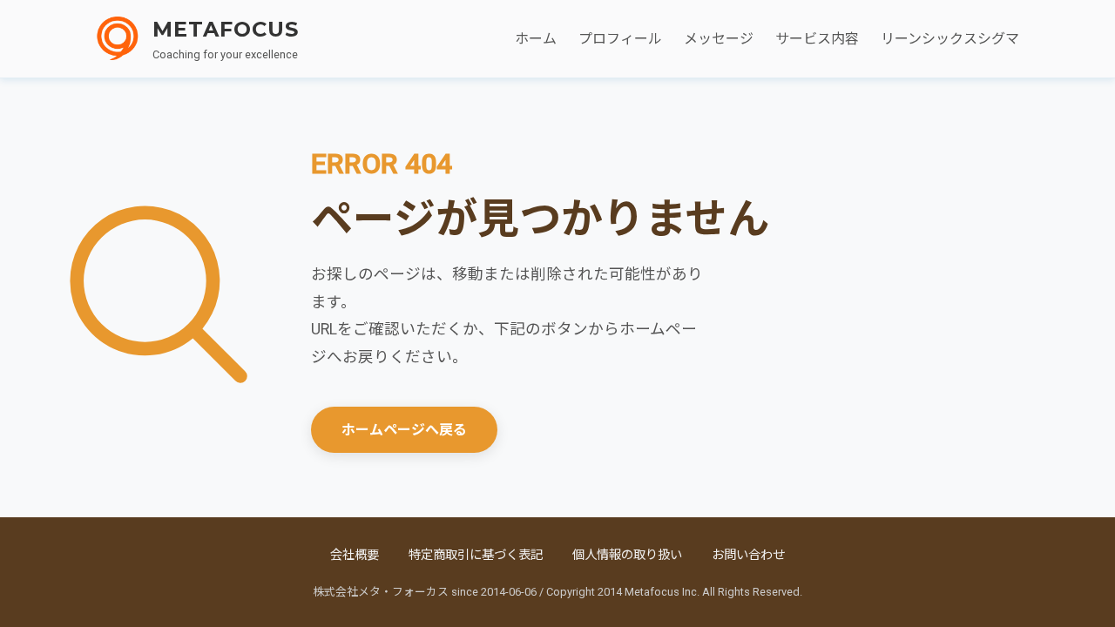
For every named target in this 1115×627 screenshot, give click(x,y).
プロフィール (620, 38)
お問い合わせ (748, 555)
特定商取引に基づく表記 (476, 555)
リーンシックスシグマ (950, 38)
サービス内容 (817, 38)
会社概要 (354, 555)
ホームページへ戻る (404, 429)
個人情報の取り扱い (627, 555)
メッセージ (718, 38)
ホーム (536, 38)
